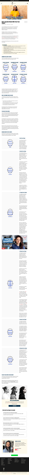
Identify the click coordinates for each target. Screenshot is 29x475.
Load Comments (14, 455)
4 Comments (11, 24)
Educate (3, 24)
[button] (1, 3)
